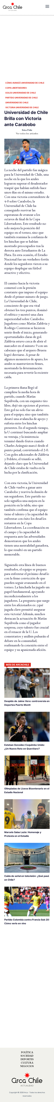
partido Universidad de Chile (21, 97)
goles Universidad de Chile (20, 92)
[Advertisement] (27, 46)
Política (27, 1052)
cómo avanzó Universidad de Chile (24, 83)
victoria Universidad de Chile (22, 107)
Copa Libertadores (16, 88)
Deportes (27, 1059)
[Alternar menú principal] (47, 6)
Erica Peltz (27, 130)
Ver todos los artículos (27, 133)
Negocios (27, 1066)
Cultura (27, 1062)
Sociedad (27, 1055)
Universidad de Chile (17, 102)
